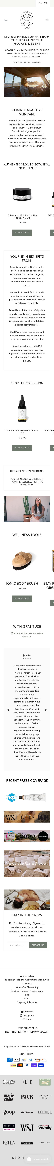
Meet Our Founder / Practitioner (27, 991)
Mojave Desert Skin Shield (36, 1047)
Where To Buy (27, 976)
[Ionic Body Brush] (22, 561)
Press (27, 999)
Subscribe (38, 945)
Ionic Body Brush (22, 584)
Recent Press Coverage (27, 781)
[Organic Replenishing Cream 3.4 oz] (22, 193)
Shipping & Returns (27, 1002)
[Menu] (5, 20)
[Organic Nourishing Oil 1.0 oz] (22, 409)
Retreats (27, 984)
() (42, 3)
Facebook (28, 1012)
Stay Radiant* (27, 1054)
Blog (27, 995)
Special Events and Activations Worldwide (27, 980)
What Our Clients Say (27, 987)
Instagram (28, 1015)
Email (28, 1019)
